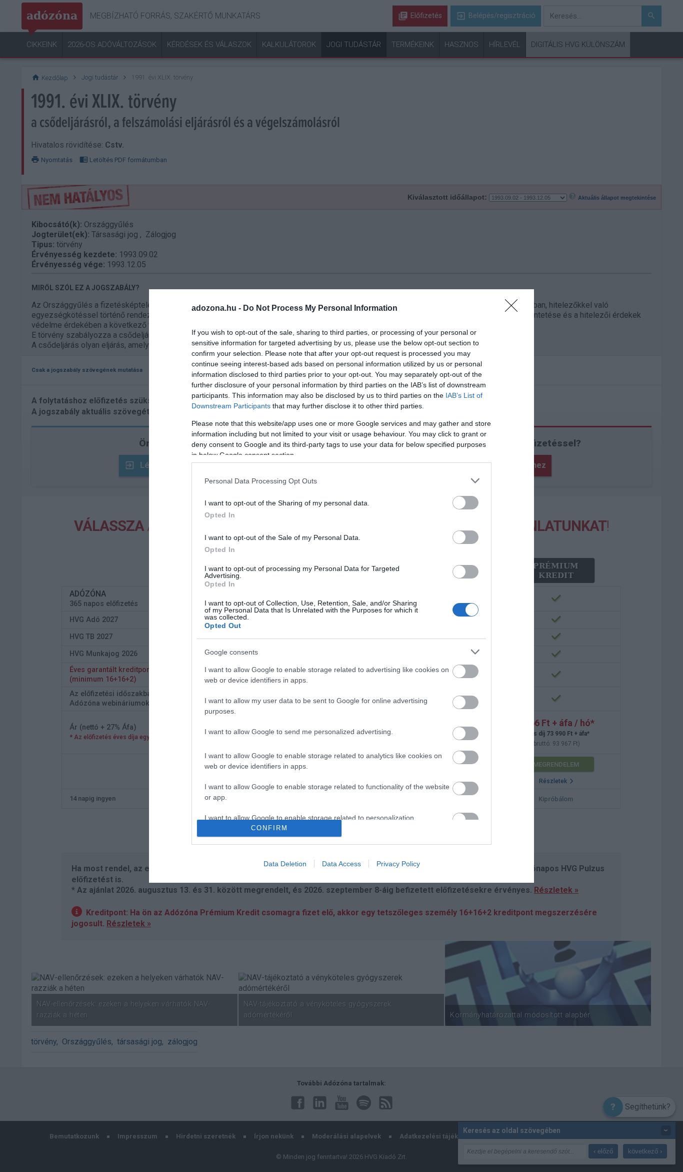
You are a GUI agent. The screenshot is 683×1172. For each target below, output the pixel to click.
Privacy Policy (398, 864)
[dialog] (341, 586)
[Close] (514, 308)
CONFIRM (269, 828)
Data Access (341, 864)
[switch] (465, 502)
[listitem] (341, 480)
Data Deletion (285, 864)
